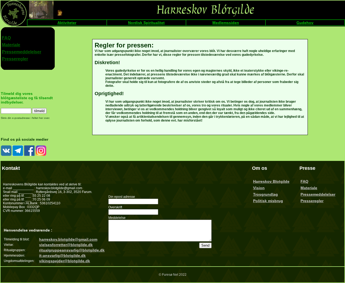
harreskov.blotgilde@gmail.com (68, 239)
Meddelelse (117, 218)
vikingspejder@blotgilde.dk (64, 261)
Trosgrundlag (265, 194)
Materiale (11, 45)
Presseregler (15, 59)
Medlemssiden (225, 22)
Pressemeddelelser (21, 52)
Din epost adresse (121, 197)
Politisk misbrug (268, 201)
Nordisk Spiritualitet (146, 22)
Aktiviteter (66, 22)
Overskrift (115, 207)
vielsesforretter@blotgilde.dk (66, 245)
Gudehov (304, 22)
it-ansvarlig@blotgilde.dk (62, 255)
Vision (259, 188)
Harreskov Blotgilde (271, 181)
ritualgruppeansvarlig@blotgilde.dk (72, 250)
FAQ (6, 38)
